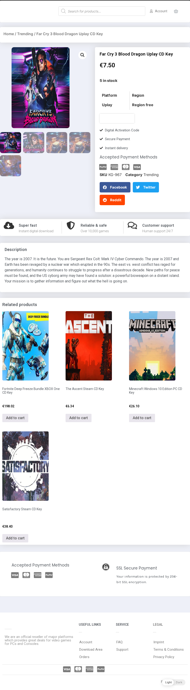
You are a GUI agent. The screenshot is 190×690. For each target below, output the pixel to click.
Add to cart (15, 418)
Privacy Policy (163, 657)
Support (122, 649)
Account (85, 642)
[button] (117, 118)
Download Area (90, 649)
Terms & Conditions (168, 649)
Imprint (158, 642)
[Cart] (176, 11)
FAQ (119, 642)
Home (8, 33)
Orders (84, 657)
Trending (25, 33)
